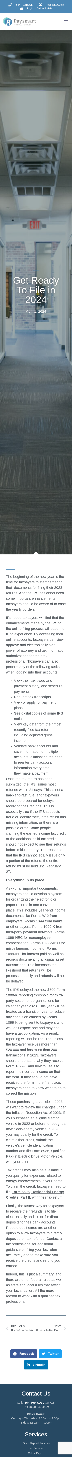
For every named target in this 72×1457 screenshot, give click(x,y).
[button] (65, 21)
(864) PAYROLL (34, 1402)
